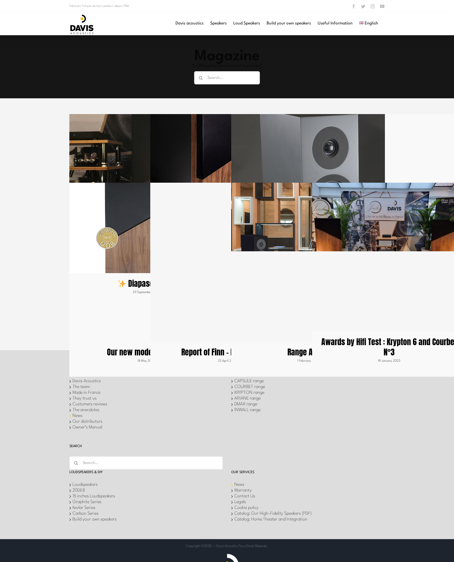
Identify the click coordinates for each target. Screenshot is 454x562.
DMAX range (245, 404)
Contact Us (244, 496)
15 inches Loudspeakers (94, 496)
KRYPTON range (249, 392)
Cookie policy (246, 507)
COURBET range (249, 387)
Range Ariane (308, 352)
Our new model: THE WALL (146, 352)
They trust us (85, 398)
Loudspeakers (85, 484)
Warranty (243, 490)
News (77, 415)
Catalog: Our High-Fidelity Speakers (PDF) (273, 513)
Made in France (86, 392)
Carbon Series (86, 513)
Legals (240, 502)
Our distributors (87, 421)
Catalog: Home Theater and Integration (270, 519)
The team (81, 387)
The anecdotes (86, 410)
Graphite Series (87, 502)
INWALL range (247, 410)
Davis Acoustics (87, 381)
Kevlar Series (84, 507)
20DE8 (79, 490)
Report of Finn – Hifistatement (227, 352)
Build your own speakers (95, 519)
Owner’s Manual (87, 427)
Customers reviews (90, 404)
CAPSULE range (249, 381)
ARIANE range (247, 398)
